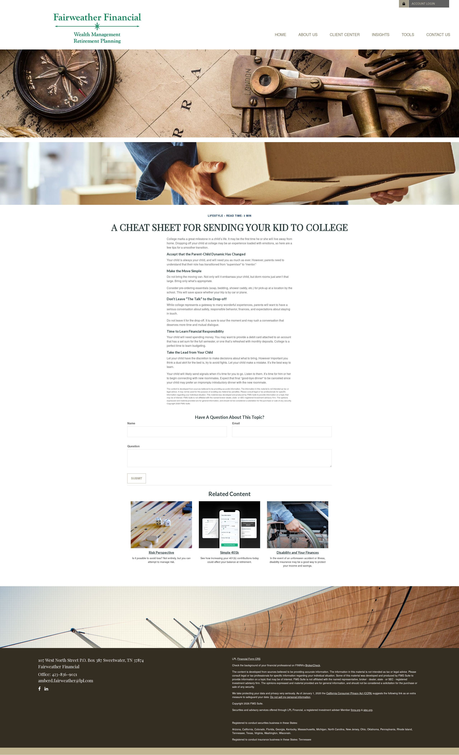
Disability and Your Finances (298, 552)
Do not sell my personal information (290, 697)
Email (236, 423)
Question (133, 446)
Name (131, 423)
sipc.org (367, 710)
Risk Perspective (161, 552)
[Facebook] (40, 688)
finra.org (355, 710)
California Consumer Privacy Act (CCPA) (349, 693)
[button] (308, 34)
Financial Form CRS (248, 659)
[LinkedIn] (46, 688)
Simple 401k (229, 552)
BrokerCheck (312, 665)
